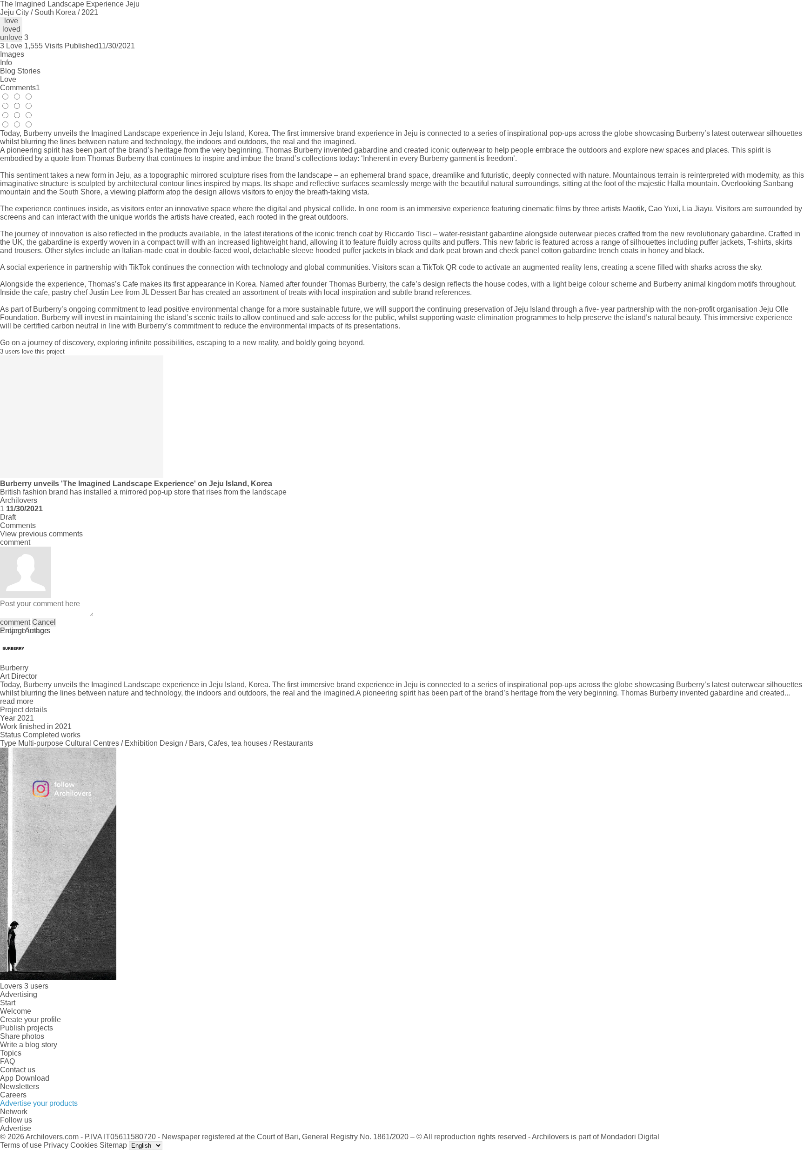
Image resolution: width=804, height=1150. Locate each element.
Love (8, 79)
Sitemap (113, 1145)
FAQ (7, 1061)
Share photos (22, 1036)
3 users (36, 986)
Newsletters (19, 1086)
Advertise (15, 1128)
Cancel (44, 622)
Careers (13, 1095)
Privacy (56, 1145)
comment (15, 622)
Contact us (17, 1070)
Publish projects (26, 1028)
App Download (24, 1078)
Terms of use (21, 1145)
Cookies (84, 1145)
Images (12, 54)
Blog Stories (20, 71)
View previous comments (41, 534)
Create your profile (30, 1019)
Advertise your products (39, 1103)
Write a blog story (28, 1045)
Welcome (15, 1011)
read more (17, 701)
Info (6, 63)
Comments (20, 88)
